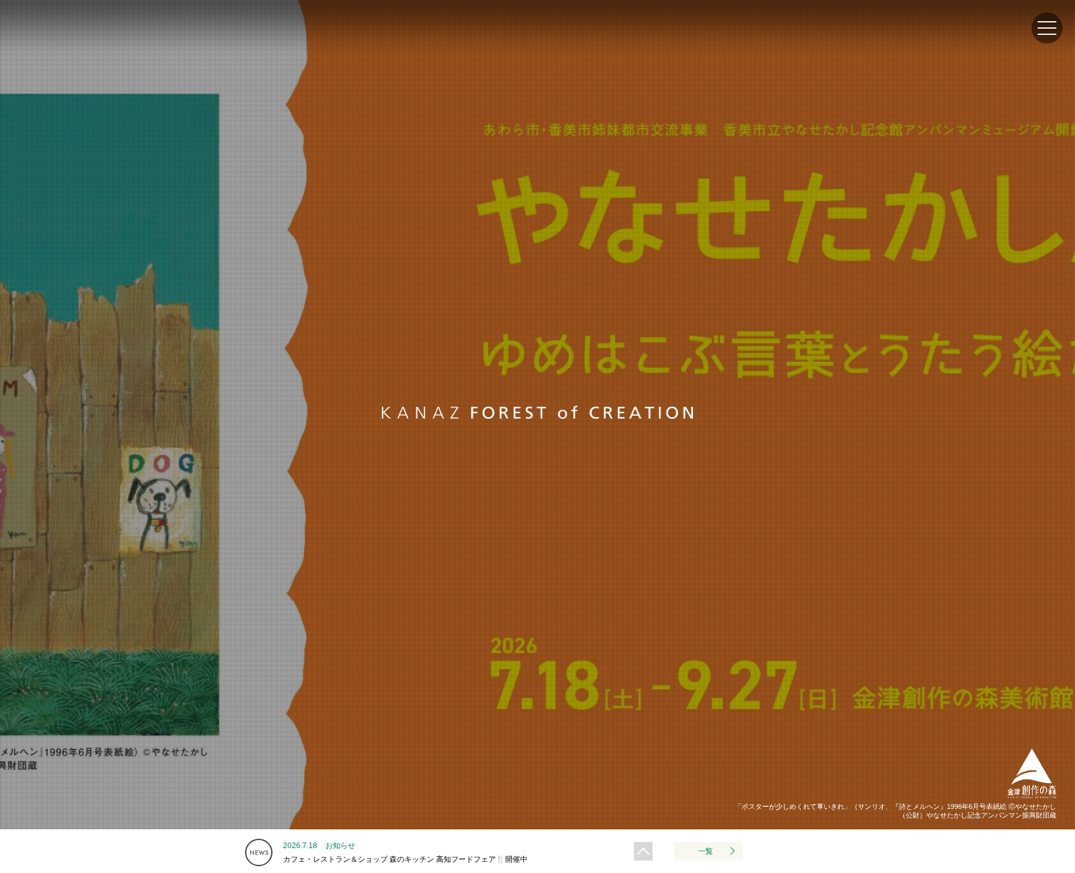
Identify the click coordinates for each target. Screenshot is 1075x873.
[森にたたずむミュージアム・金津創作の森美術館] (1032, 795)
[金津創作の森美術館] (38, 44)
